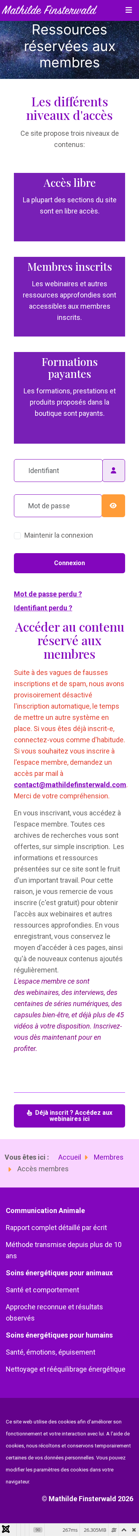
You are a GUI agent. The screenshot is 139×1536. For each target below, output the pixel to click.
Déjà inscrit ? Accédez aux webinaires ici (73, 1116)
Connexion (69, 563)
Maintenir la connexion (58, 535)
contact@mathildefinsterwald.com (70, 785)
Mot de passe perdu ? (48, 594)
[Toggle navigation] (128, 10)
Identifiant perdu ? (43, 608)
